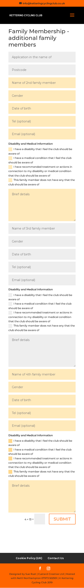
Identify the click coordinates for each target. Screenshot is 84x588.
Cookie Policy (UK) (29, 558)
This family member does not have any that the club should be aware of (41, 182)
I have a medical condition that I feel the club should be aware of (40, 160)
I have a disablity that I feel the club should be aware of (40, 151)
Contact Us (56, 558)
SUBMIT (62, 519)
